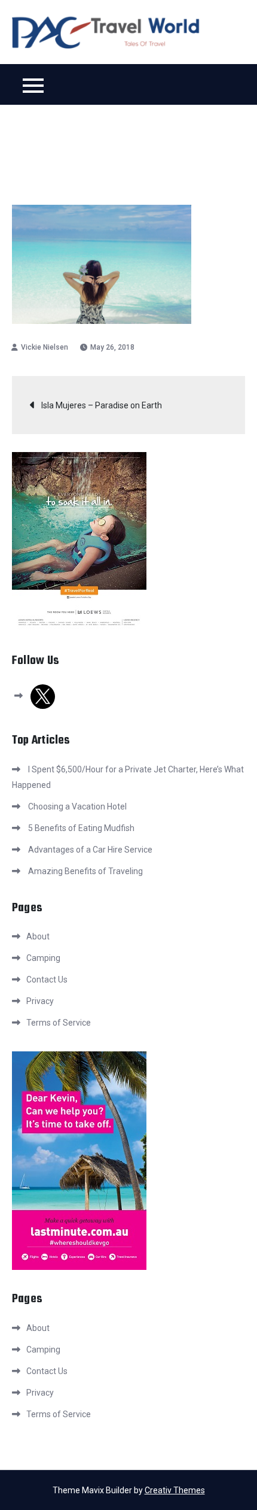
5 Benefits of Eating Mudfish (81, 828)
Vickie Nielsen (44, 347)
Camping (43, 958)
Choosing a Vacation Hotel (77, 806)
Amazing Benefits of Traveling (85, 871)
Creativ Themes (175, 1490)
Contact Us (47, 979)
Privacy (40, 1001)
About (38, 936)
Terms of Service (58, 1022)
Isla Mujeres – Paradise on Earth (101, 405)
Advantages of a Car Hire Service (90, 849)
